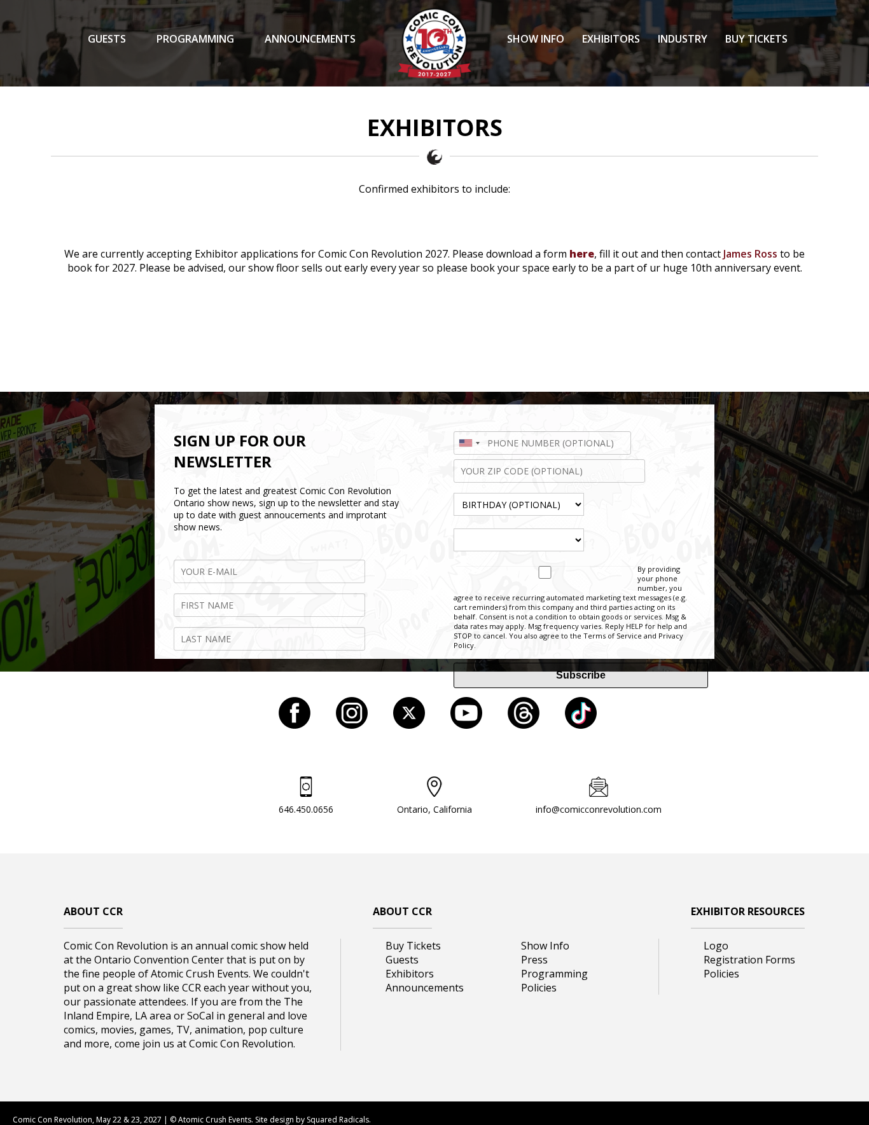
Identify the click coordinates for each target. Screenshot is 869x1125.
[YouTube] (466, 725)
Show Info (545, 946)
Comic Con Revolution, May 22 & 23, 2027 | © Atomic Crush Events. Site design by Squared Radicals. (192, 1119)
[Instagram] (352, 725)
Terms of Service (612, 635)
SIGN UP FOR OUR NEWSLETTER (240, 451)
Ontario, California (434, 809)
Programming (554, 974)
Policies (539, 988)
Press (534, 960)
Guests (402, 960)
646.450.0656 (306, 809)
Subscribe (581, 675)
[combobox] (468, 443)
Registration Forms (749, 960)
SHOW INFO (535, 39)
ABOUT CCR (93, 911)
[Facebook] (294, 725)
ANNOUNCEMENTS (310, 39)
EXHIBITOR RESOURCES (748, 911)
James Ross (750, 254)
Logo (716, 946)
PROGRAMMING (195, 39)
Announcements (425, 988)
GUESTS (107, 39)
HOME (87, 113)
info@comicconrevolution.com (599, 809)
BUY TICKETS (756, 39)
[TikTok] (581, 725)
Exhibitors (410, 974)
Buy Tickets (413, 946)
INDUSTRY (682, 39)
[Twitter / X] (409, 725)
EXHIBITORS (611, 39)
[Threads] (523, 725)
